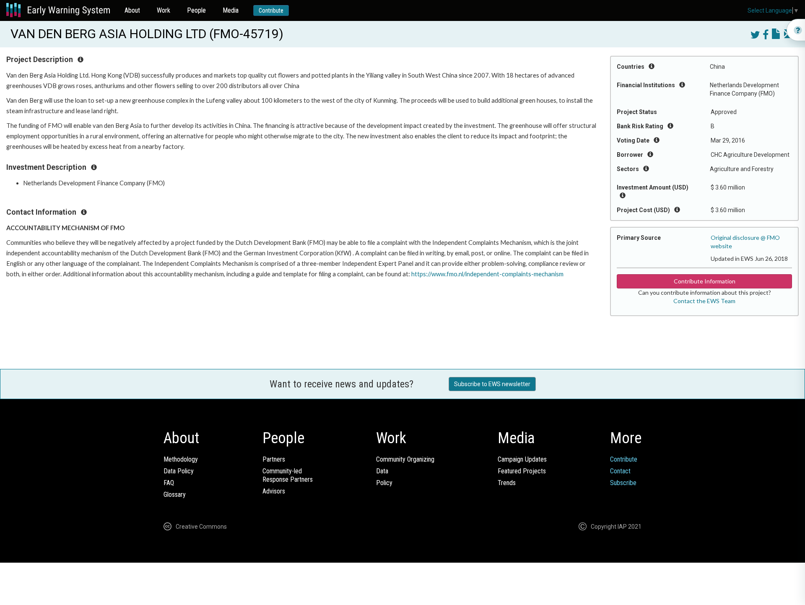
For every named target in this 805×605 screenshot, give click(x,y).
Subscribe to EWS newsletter (492, 384)
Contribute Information (704, 281)
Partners (273, 459)
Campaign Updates (522, 459)
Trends (507, 483)
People (196, 10)
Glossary (175, 495)
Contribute (271, 10)
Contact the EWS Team (704, 300)
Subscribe (623, 483)
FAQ (169, 483)
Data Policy (179, 471)
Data (382, 471)
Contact (620, 471)
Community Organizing (405, 459)
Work (163, 10)
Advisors (273, 491)
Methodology (181, 459)
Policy (384, 483)
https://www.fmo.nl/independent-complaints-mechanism (487, 274)
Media (231, 10)
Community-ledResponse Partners (287, 475)
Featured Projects (522, 471)
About (132, 10)
